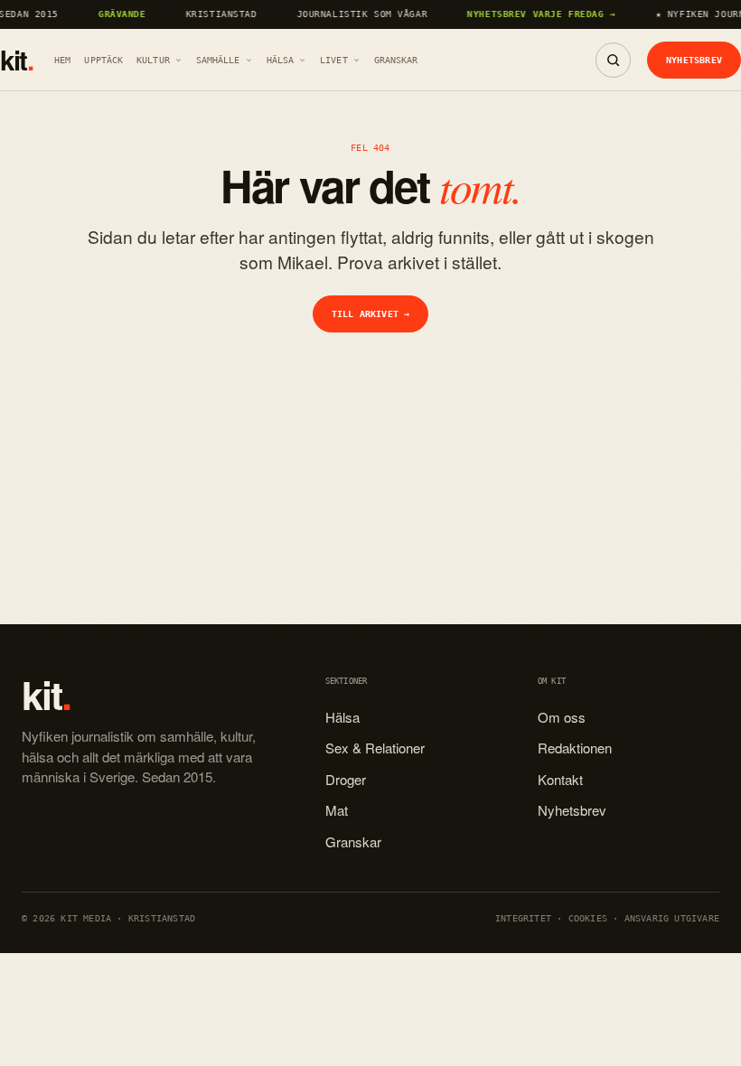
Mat (336, 809)
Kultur (153, 59)
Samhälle (218, 59)
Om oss (562, 716)
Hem (62, 59)
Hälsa (281, 59)
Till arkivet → (371, 313)
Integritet (523, 918)
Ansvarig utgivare (671, 918)
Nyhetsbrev (694, 59)
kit (16, 60)
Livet (334, 59)
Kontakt (560, 779)
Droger (345, 779)
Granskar (396, 59)
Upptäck (103, 59)
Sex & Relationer (375, 747)
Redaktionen (575, 747)
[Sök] (613, 60)
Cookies (587, 918)
